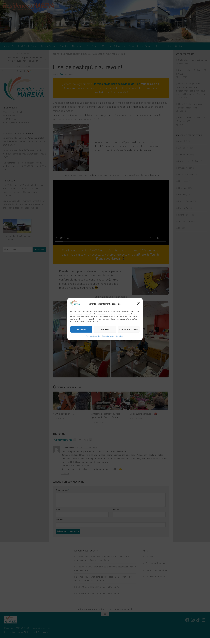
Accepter (81, 329)
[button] (138, 303)
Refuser (105, 329)
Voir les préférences (128, 329)
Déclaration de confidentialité (112, 336)
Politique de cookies (93, 336)
